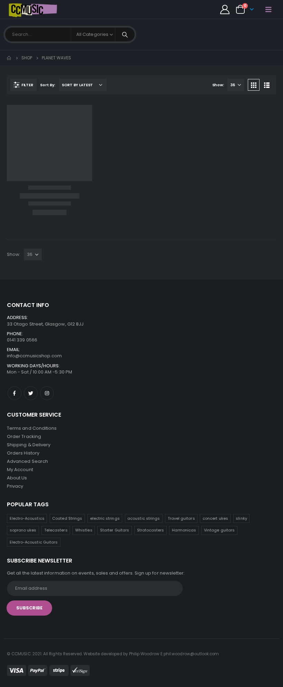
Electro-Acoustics (27, 518)
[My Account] (224, 9)
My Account (20, 469)
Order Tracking (24, 436)
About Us (17, 478)
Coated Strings (67, 518)
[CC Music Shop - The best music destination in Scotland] (33, 9)
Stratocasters (150, 530)
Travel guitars (181, 518)
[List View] (267, 85)
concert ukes (215, 518)
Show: (218, 85)
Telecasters (56, 530)
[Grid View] (254, 85)
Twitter (31, 393)
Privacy (15, 486)
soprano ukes (23, 530)
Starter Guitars (114, 530)
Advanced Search (27, 461)
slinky (241, 518)
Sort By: (47, 85)
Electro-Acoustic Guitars (34, 542)
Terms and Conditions (32, 428)
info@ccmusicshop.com (34, 355)
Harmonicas (184, 530)
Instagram (47, 393)
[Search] (125, 34)
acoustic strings (143, 518)
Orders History (23, 453)
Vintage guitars (219, 530)
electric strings (105, 518)
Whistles (83, 530)
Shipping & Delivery (28, 444)
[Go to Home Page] (9, 58)
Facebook (14, 393)
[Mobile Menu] (268, 9)
